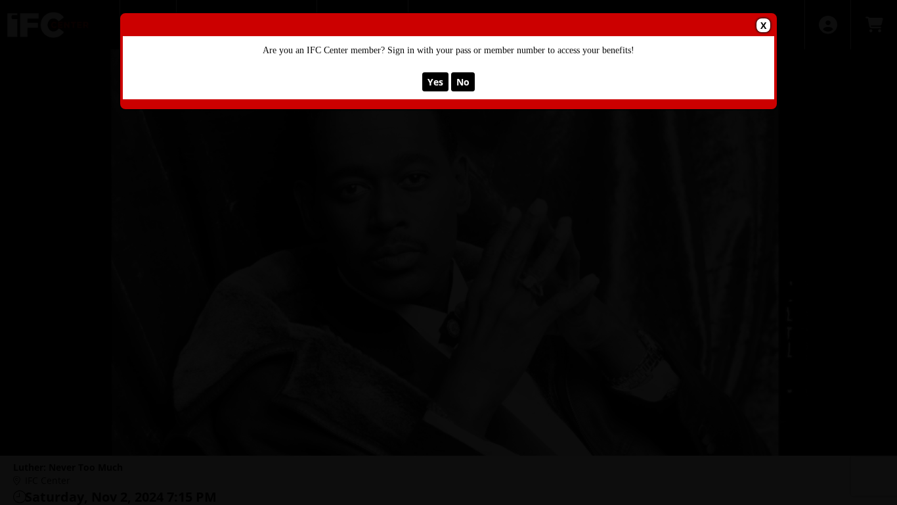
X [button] (763, 25)
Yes (435, 82)
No (463, 82)
